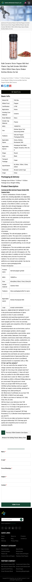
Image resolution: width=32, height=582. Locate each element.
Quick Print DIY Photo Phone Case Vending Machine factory (7, 569)
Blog (12, 538)
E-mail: (3, 460)
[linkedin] (6, 528)
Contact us (24, 538)
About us (13, 536)
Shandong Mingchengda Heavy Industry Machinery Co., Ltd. (23, 572)
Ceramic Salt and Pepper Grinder (8, 556)
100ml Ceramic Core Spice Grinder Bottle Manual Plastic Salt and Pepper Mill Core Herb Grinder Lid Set (21, 433)
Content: (4, 485)
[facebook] (2, 528)
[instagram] (16, 528)
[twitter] (9, 528)
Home (4, 23)
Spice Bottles (19, 549)
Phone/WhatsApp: (6, 468)
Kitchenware (19, 551)
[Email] (21, 519)
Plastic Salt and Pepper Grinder (20, 23)
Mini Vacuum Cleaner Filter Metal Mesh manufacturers (8, 567)
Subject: (3, 476)
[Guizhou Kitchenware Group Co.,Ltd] (9, 513)
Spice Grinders (5, 549)
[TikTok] (19, 528)
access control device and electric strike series (23, 567)
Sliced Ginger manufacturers (20, 569)
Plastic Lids (4, 553)
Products (9, 23)
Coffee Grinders (5, 551)
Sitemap (3, 541)
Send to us (17, 92)
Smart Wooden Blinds (7, 571)
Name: (3, 451)
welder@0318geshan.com (16, 579)
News (2, 538)
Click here (13, 523)
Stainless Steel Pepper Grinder (22, 556)
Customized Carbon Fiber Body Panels (23, 565)
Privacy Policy (14, 541)
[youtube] (13, 528)
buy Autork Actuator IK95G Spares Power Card (8, 565)
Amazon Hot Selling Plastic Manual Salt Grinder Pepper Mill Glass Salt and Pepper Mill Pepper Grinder (12, 438)
